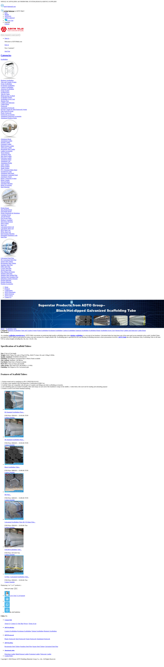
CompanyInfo (8, 620)
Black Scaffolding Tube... (12, 467)
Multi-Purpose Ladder (22, 654)
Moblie (7, 14)
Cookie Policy (9, 656)
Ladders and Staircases (130, 330)
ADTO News (9, 295)
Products (7, 289)
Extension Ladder (34, 654)
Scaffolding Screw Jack (108, 330)
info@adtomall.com (16, 601)
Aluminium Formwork (43, 639)
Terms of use (32, 623)
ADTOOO (8, 16)
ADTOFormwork (9, 635)
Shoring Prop (119, 330)
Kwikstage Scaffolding (55, 330)
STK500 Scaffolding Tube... (13, 549)
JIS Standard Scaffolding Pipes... (14, 439)
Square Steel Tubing (38, 646)
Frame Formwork (31, 639)
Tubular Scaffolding (37, 631)
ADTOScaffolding (9, 627)
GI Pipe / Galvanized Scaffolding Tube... (17, 577)
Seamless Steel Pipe (26, 646)
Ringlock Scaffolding (14, 330)
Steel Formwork (20, 639)
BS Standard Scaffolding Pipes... (14, 412)
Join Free (7, 51)
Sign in (7, 38)
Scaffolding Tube (11, 329)
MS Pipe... (8, 494)
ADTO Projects (9, 294)
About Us (7, 623)
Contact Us (8, 297)
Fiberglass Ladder (10, 654)
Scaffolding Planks (94, 330)
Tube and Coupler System (29, 330)
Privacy (26, 623)
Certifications (9, 290)
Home (6, 287)
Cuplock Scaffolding (69, 330)
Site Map (20, 623)
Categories (6, 55)
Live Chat (10, 20)
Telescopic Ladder (45, 654)
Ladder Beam (142, 330)
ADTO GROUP (10, 18)
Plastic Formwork (10, 639)
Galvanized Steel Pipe (51, 646)
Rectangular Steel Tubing (12, 646)
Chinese (7, 24)
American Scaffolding (82, 330)
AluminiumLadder (10, 650)
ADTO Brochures (10, 292)
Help (6, 13)
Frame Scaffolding (42, 330)
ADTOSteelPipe (9, 643)
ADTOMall (13, 606)
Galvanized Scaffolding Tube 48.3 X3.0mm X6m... (20, 522)
